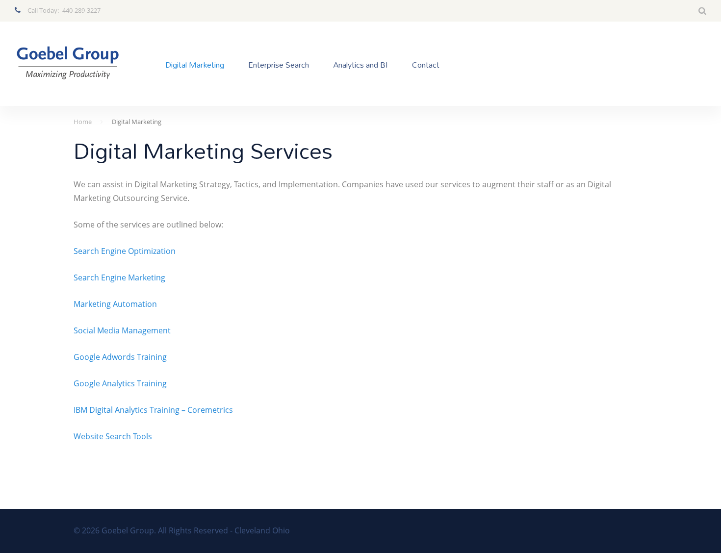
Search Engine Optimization (125, 251)
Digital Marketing (194, 64)
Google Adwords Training (120, 357)
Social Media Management (122, 330)
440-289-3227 (81, 10)
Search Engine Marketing (119, 277)
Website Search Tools (113, 436)
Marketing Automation (115, 304)
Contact (425, 64)
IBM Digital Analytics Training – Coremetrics (153, 409)
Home (83, 121)
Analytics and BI (360, 64)
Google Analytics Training (120, 383)
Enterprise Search (278, 64)
